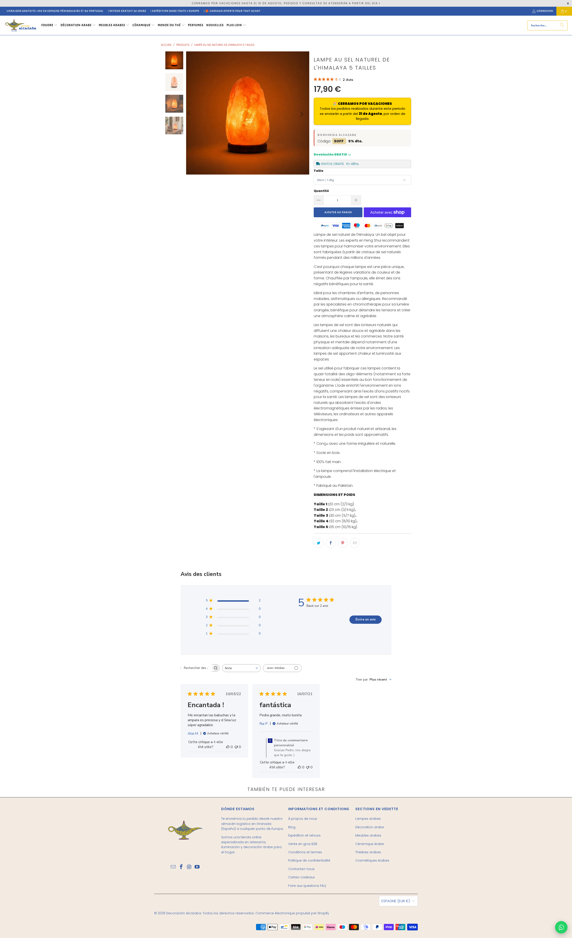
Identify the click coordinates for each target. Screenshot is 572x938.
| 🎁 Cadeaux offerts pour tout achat (232, 11)
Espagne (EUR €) (395, 901)
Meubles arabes (368, 835)
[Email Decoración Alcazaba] (173, 867)
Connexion (545, 11)
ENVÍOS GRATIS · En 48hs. (340, 164)
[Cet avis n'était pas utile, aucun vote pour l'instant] (236, 746)
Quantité (321, 191)
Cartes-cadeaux (301, 877)
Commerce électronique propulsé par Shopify (292, 913)
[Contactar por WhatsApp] (561, 927)
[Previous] (189, 113)
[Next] (301, 114)
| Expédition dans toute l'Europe (175, 11)
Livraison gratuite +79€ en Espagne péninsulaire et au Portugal (55, 11)
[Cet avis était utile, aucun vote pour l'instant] (227, 746)
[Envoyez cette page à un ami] (355, 543)
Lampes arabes (368, 818)
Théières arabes (368, 852)
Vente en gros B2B (302, 844)
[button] (49, 25)
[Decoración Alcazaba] (20, 25)
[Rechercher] (562, 25)
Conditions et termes (305, 852)
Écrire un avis (365, 619)
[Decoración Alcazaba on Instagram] (189, 867)
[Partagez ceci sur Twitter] (319, 543)
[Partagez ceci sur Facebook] (331, 543)
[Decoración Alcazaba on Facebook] (181, 867)
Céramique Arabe (369, 844)
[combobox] (241, 668)
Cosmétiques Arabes (372, 860)
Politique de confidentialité (309, 860)
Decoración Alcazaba (183, 913)
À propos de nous (302, 818)
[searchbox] (196, 668)
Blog (291, 827)
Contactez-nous (301, 869)
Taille (318, 171)
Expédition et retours (304, 835)
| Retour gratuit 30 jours (127, 11)
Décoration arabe (369, 827)
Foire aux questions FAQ (307, 885)
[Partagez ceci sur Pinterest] (343, 543)
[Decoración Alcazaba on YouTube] (197, 867)
